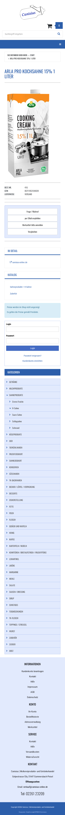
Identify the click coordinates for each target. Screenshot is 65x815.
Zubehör (13, 293)
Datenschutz (32, 697)
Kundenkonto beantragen (33, 671)
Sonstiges (13, 604)
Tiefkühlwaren (15, 447)
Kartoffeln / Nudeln (18, 545)
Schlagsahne (17, 421)
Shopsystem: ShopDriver (25, 812)
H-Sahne (15, 408)
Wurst (12, 631)
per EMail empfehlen (32, 218)
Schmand (15, 427)
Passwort (10, 336)
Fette (11, 506)
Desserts (13, 493)
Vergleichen (32, 231)
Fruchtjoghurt (16, 454)
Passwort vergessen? (32, 355)
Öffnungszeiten (32, 781)
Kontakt (32, 676)
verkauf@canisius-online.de (35, 787)
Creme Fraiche (17, 401)
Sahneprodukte (16, 395)
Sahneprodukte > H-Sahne (21, 287)
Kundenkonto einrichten (32, 361)
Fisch (11, 513)
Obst (11, 650)
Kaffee (12, 539)
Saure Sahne (17, 414)
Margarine (13, 572)
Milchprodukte (16, 388)
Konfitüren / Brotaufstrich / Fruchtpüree (28, 552)
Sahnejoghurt (15, 460)
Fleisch (12, 519)
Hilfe (33, 681)
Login (8, 324)
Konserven (14, 467)
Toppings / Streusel (18, 624)
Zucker (12, 644)
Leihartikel (14, 559)
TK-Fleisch (13, 618)
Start (32, 55)
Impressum (32, 686)
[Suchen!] (59, 34)
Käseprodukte (15, 434)
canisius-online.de (19, 262)
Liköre (12, 565)
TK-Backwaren (15, 480)
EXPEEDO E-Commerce (40, 812)
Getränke (13, 381)
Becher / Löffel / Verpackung (22, 486)
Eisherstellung (16, 500)
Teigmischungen (16, 611)
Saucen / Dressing (17, 591)
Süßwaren (14, 473)
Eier (11, 441)
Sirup (11, 598)
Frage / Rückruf (33, 211)
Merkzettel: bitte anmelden (32, 225)
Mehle (12, 578)
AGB (32, 692)
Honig (11, 532)
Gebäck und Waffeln (18, 526)
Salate (12, 585)
